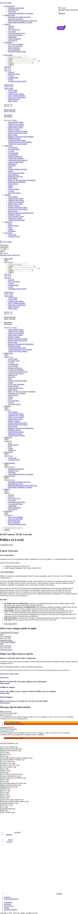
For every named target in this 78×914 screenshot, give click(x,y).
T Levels (11, 76)
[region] (39, 778)
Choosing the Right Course (17, 140)
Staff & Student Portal (11, 899)
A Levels (11, 72)
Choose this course (6, 640)
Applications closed (6, 545)
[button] (41, 624)
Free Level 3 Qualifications (17, 97)
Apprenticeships (13, 78)
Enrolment (61, 13)
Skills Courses (12, 101)
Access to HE (12, 92)
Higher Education (14, 99)
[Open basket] (59, 6)
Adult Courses (8, 85)
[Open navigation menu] (1, 240)
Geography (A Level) (7, 727)
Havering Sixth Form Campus (9, 633)
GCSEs (10, 79)
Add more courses (64, 10)
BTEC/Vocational (14, 74)
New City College (6, 242)
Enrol (61, 28)
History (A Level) (5, 711)
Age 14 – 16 (8, 104)
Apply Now (74, 10)
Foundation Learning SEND (17, 81)
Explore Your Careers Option (9, 674)
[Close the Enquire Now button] (64, 26)
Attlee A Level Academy (8, 642)
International (8, 115)
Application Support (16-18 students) (20, 142)
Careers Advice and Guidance (17, 144)
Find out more (5, 683)
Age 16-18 (7, 67)
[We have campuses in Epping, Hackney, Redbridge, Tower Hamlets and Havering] (10, 820)
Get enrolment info (6, 546)
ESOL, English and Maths (16, 95)
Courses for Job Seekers (16, 94)
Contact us (7, 897)
